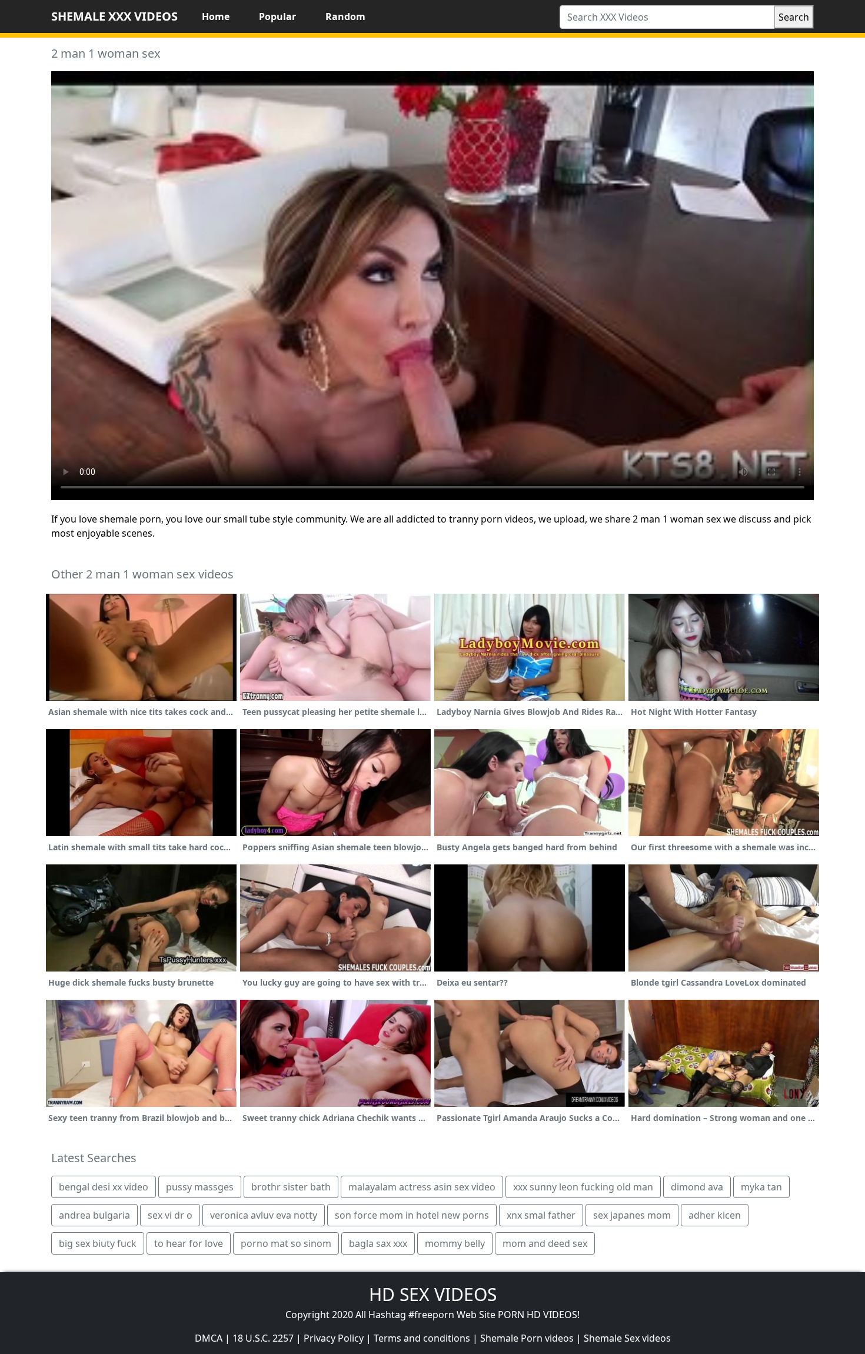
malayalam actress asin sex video (421, 1186)
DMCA (208, 1338)
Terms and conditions (422, 1338)
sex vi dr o (170, 1215)
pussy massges (200, 1186)
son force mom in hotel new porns (412, 1215)
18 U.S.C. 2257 (263, 1338)
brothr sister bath (291, 1186)
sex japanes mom (632, 1215)
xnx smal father (541, 1215)
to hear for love (188, 1243)
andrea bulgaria (94, 1215)
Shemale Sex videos (627, 1338)
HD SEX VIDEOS (433, 1294)
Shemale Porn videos (527, 1338)
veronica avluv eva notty (263, 1215)
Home (215, 16)
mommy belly (455, 1243)
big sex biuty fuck (98, 1243)
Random (345, 16)
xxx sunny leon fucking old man (583, 1186)
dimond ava (697, 1186)
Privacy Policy (334, 1338)
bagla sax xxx (378, 1243)
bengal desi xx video (103, 1186)
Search (793, 17)
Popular (277, 16)
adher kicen (714, 1215)
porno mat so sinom (286, 1243)
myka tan (761, 1186)
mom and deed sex (545, 1243)
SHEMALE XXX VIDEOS (114, 16)
